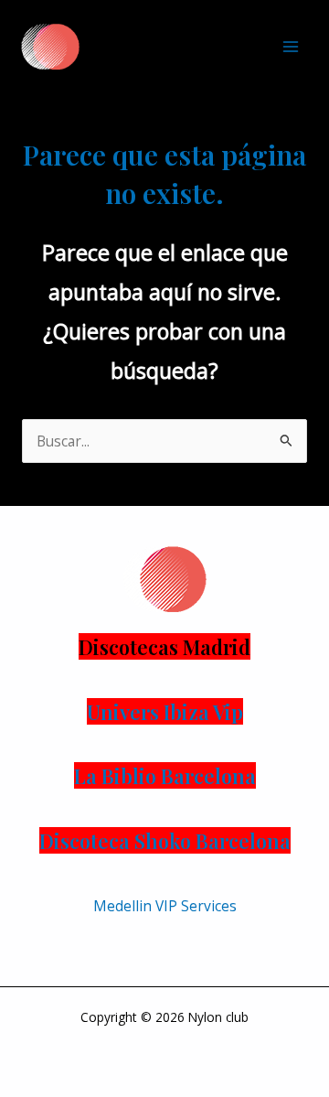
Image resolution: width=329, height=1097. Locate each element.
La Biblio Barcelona (165, 775)
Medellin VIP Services (165, 906)
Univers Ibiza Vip (165, 711)
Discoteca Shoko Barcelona (165, 840)
